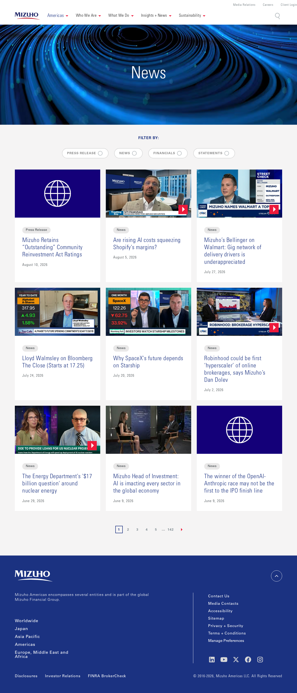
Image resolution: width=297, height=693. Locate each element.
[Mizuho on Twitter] (236, 659)
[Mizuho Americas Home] (27, 16)
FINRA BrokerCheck (107, 676)
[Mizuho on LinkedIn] (212, 659)
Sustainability (190, 16)
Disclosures (26, 676)
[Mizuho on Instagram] (260, 659)
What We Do (118, 16)
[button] (58, 16)
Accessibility (220, 611)
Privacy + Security (225, 626)
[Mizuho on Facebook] (248, 659)
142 (171, 530)
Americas (25, 645)
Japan (21, 629)
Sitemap (216, 619)
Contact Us (218, 596)
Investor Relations (63, 676)
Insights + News (154, 16)
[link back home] (33, 576)
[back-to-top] (276, 576)
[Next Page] (182, 529)
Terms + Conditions (227, 633)
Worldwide (26, 621)
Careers (268, 5)
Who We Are (86, 16)
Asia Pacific (27, 637)
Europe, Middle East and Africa (41, 655)
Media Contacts (223, 604)
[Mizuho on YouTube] (224, 659)
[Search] (278, 16)
